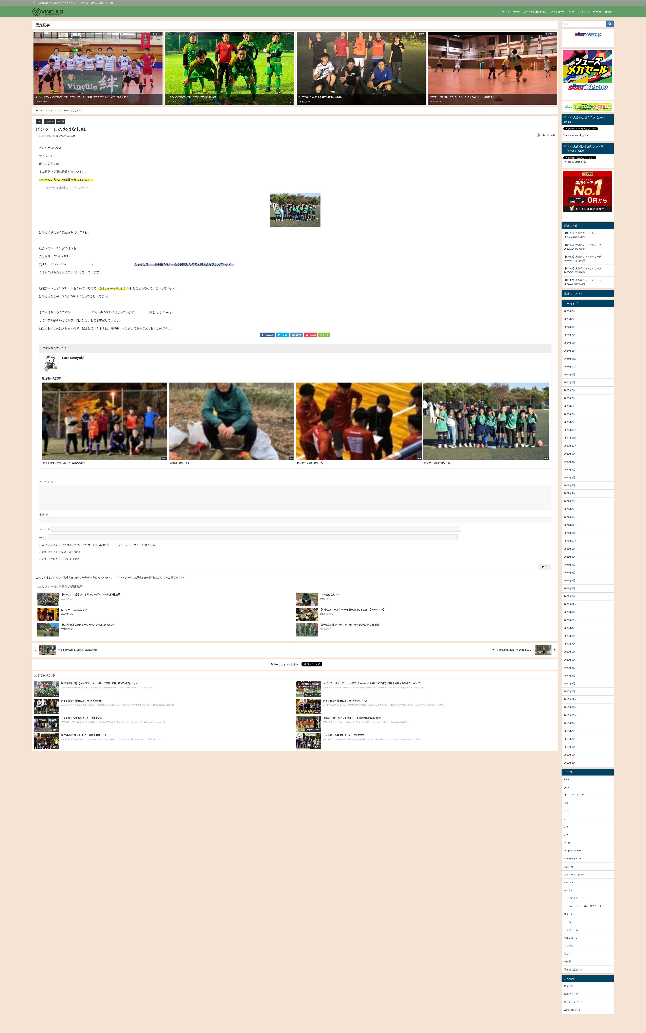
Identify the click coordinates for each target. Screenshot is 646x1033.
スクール (49, 121)
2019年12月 (570, 699)
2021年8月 (569, 557)
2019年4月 (569, 763)
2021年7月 (569, 564)
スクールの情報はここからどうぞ (67, 187)
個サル (608, 11)
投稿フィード (571, 994)
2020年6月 (569, 652)
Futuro (567, 779)
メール (45, 529)
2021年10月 (570, 541)
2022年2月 (569, 509)
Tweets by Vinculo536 (574, 162)
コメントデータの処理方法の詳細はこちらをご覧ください (149, 577)
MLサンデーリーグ (574, 795)
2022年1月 (569, 517)
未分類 (60, 121)
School (597, 11)
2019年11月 (570, 707)
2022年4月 (569, 493)
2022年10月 (570, 446)
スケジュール (558, 11)
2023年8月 (569, 382)
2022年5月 (569, 485)
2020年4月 (569, 667)
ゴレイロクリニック (574, 898)
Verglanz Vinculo (573, 850)
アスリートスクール (574, 874)
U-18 (566, 819)
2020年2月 (569, 683)
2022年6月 (569, 477)
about (516, 11)
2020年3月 (569, 675)
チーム (567, 922)
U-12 (566, 811)
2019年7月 (569, 739)
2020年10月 (570, 620)
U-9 (566, 827)
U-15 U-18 (583, 11)
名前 (43, 514)
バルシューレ (571, 938)
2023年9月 (569, 374)
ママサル (568, 945)
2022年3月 (569, 501)
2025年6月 (569, 319)
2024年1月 (569, 351)
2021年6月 (569, 572)
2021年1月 (569, 596)
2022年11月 (570, 438)
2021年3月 (569, 588)
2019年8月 (569, 731)
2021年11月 (570, 533)
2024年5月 (569, 343)
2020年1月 (569, 691)
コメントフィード (573, 1002)
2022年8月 (569, 461)
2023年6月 (569, 398)
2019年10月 (570, 715)
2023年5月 (569, 406)
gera (566, 787)
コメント (46, 482)
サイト (43, 538)
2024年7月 (569, 335)
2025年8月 (569, 311)
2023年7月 (569, 390)
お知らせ (568, 866)
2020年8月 (569, 636)
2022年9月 (569, 454)
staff (39, 121)
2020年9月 (569, 628)
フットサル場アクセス (535, 11)
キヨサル (568, 890)
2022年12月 (570, 430)
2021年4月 (569, 580)
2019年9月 (569, 723)
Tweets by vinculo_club (575, 135)
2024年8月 (569, 327)
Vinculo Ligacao (572, 858)
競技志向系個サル (573, 969)
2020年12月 (570, 604)
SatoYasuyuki (548, 135)
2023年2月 (569, 422)
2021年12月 (570, 525)
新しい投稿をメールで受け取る (61, 559)
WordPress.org (572, 1010)
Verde (567, 842)
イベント (568, 882)
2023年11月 (570, 358)
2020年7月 (569, 644)
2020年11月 (570, 612)
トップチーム (571, 930)
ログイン (568, 986)
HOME (505, 11)
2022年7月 (569, 469)
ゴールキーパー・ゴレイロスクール (583, 906)
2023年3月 (569, 414)
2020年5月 (569, 660)
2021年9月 (569, 549)
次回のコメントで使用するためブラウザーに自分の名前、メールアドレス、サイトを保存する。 (100, 544)
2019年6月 (569, 747)
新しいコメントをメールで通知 (61, 551)
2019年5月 (569, 755)
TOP (571, 11)
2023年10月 (570, 366)
